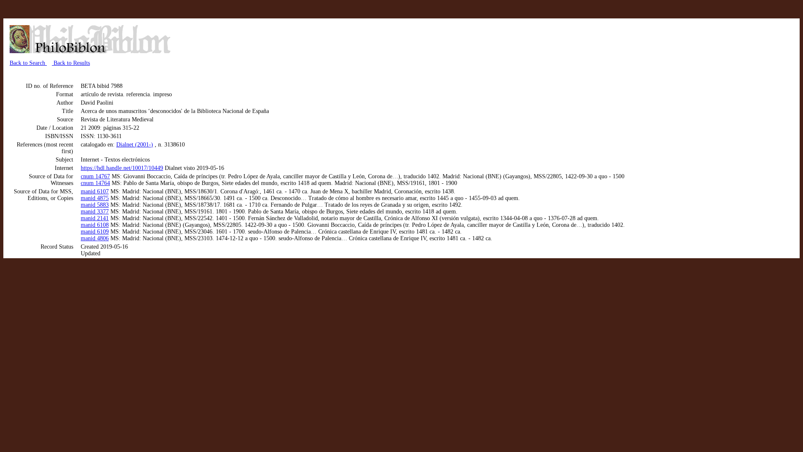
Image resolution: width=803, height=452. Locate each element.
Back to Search (28, 63)
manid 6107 (95, 191)
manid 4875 (95, 198)
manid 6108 (95, 225)
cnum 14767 (95, 176)
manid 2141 (95, 218)
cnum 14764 (95, 183)
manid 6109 (95, 232)
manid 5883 (95, 205)
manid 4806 (95, 238)
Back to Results (71, 63)
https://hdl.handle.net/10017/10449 (122, 168)
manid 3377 (95, 211)
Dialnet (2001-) (134, 144)
